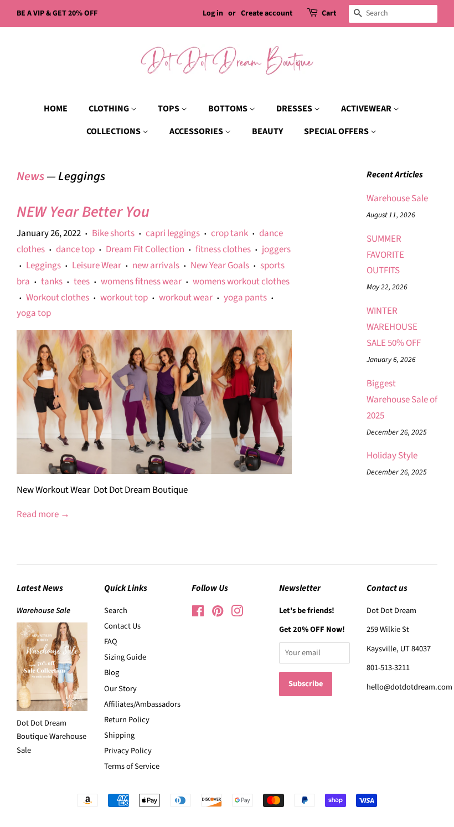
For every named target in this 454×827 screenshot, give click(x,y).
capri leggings (173, 233)
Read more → (43, 514)
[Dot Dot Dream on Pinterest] (217, 613)
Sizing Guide (125, 657)
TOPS (169, 109)
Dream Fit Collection (145, 249)
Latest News (40, 588)
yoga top (34, 313)
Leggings (43, 265)
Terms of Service (131, 766)
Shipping (119, 735)
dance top (75, 249)
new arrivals (155, 265)
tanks (52, 281)
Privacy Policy (128, 751)
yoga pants (245, 297)
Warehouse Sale (397, 198)
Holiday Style (392, 455)
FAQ (110, 641)
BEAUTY (267, 131)
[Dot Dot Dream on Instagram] (237, 613)
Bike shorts (113, 233)
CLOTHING (110, 109)
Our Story (120, 689)
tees (82, 281)
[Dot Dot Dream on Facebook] (198, 613)
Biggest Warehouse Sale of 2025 (402, 399)
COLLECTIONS (114, 131)
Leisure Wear (96, 265)
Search (115, 610)
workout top (124, 297)
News (30, 176)
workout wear (186, 297)
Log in (213, 13)
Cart (329, 13)
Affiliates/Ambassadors (142, 704)
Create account (266, 13)
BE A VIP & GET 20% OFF (57, 13)
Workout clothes (57, 297)
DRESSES (295, 109)
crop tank (229, 233)
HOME (56, 109)
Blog (111, 672)
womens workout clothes (241, 281)
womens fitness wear (141, 281)
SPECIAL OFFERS (337, 131)
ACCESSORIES (197, 131)
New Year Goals (219, 265)
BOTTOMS (228, 109)
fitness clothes (223, 249)
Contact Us (122, 626)
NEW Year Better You (83, 212)
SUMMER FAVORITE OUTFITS (385, 255)
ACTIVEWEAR (367, 109)
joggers (276, 249)
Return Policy (126, 720)
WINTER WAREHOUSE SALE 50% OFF (394, 327)
